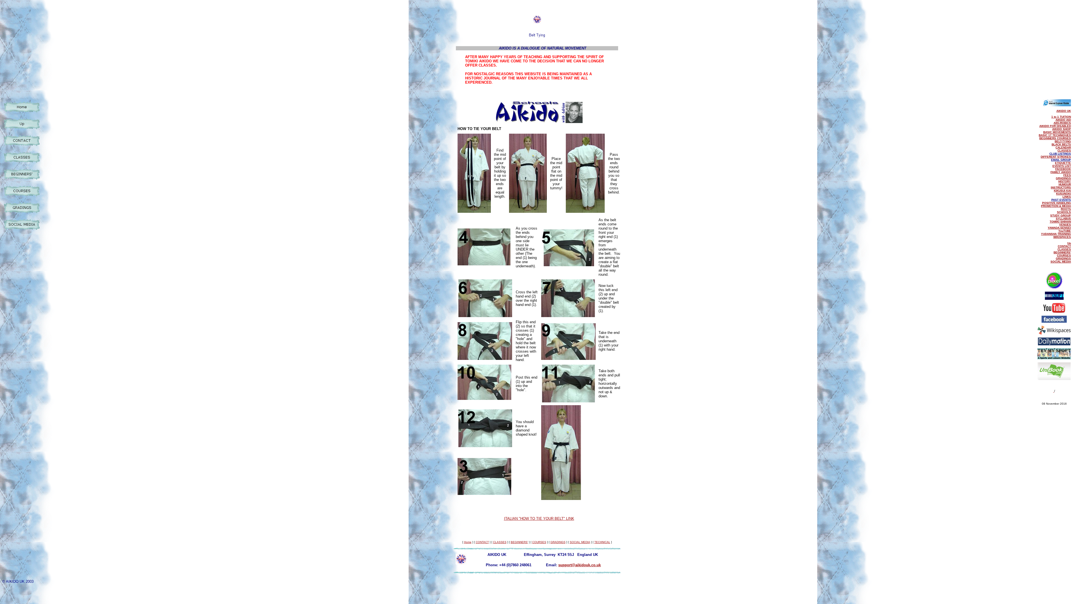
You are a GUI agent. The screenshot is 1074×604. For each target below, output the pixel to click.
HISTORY (1064, 181)
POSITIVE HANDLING (1056, 202)
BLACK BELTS (1061, 144)
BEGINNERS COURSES (1055, 138)
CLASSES (1064, 150)
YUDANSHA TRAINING (1056, 233)
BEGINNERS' (1062, 252)
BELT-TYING (1063, 141)
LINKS (1067, 196)
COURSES (1064, 255)
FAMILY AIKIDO (1061, 172)
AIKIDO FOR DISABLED (1055, 126)
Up (1069, 243)
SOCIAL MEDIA (1061, 261)
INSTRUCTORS (1061, 187)
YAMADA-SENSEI (1059, 227)
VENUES (1065, 224)
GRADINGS (1063, 178)
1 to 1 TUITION (1061, 116)
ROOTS (1066, 209)
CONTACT (1064, 246)
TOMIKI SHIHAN (1060, 221)
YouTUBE (1064, 230)
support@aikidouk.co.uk (579, 565)
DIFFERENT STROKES (1056, 156)
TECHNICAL (602, 542)
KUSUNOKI (1063, 193)
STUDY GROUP (1060, 215)
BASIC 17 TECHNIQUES (1055, 135)
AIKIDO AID (1063, 119)
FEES (1067, 175)
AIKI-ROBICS (1062, 122)
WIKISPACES (1062, 237)
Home (468, 542)
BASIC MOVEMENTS (1057, 132)
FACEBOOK (1063, 169)
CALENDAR (1063, 147)
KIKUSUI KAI (1062, 190)
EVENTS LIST (1061, 165)
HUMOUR (1065, 184)
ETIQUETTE (1063, 162)
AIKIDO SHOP (1061, 129)
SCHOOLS (1064, 212)
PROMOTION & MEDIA (1056, 205)
